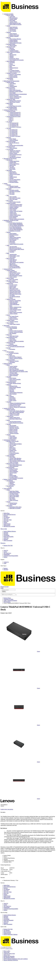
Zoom (38, 651)
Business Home (7, 598)
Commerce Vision (8, 948)
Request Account (4, 586)
